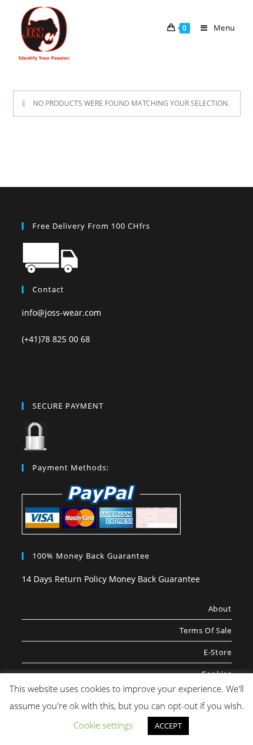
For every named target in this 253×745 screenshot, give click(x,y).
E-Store (217, 652)
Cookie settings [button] (103, 725)
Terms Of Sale (205, 630)
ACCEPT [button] (168, 725)
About (220, 608)
